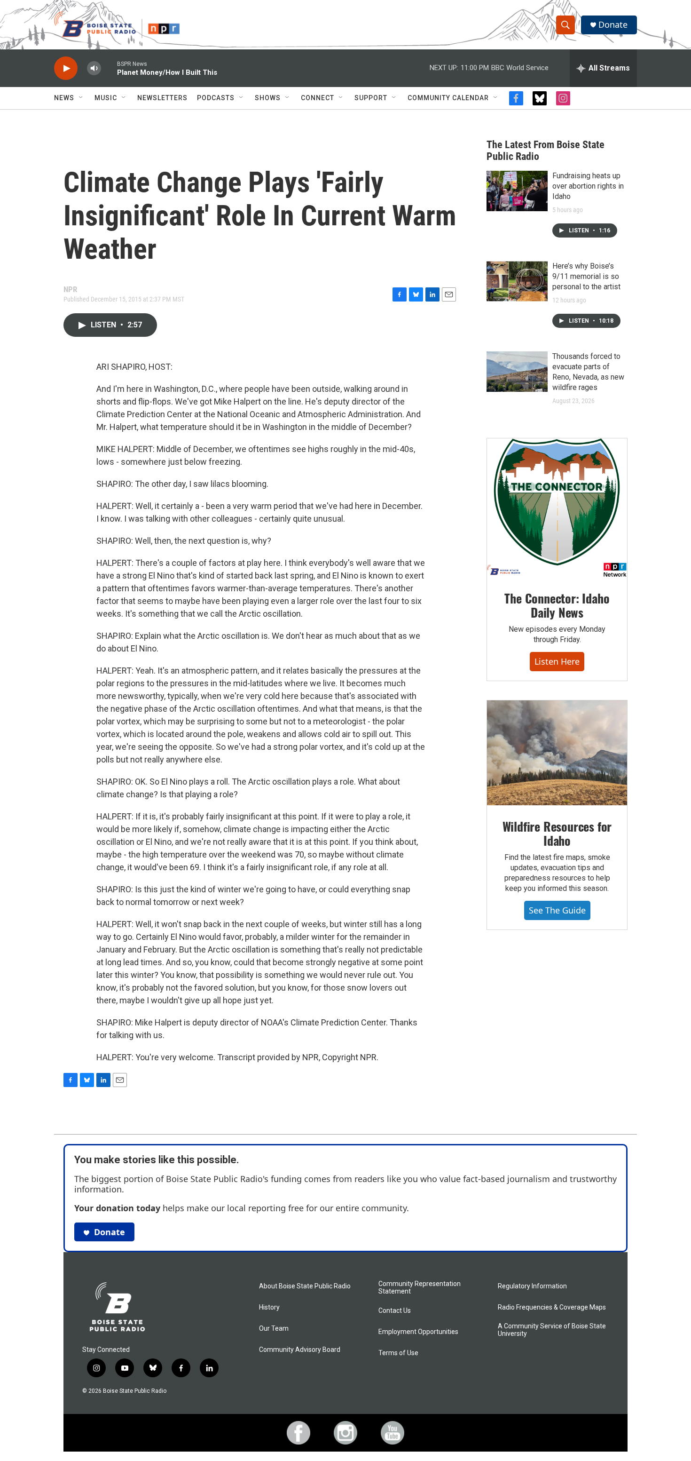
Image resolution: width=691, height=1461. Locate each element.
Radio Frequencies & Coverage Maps (552, 1307)
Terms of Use (398, 1353)
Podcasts (216, 98)
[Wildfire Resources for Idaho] (557, 753)
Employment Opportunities (418, 1331)
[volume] (94, 68)
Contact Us (394, 1310)
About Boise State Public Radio (305, 1286)
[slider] (109, 68)
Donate (613, 25)
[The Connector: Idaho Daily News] (557, 508)
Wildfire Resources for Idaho (557, 833)
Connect (317, 98)
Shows (268, 98)
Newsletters (162, 98)
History (269, 1307)
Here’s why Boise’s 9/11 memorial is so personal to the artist (586, 276)
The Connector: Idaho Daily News (556, 605)
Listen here (557, 661)
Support (370, 98)
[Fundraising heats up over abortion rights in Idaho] (517, 191)
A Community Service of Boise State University (552, 1330)
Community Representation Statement (419, 1287)
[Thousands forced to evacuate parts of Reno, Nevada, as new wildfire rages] (517, 371)
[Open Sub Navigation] (81, 98)
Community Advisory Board (299, 1349)
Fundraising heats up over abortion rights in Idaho (588, 186)
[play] (65, 68)
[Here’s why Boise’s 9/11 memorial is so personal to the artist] (517, 281)
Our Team (274, 1328)
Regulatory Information (532, 1286)
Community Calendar (448, 98)
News (64, 98)
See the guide (557, 910)
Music (105, 98)
